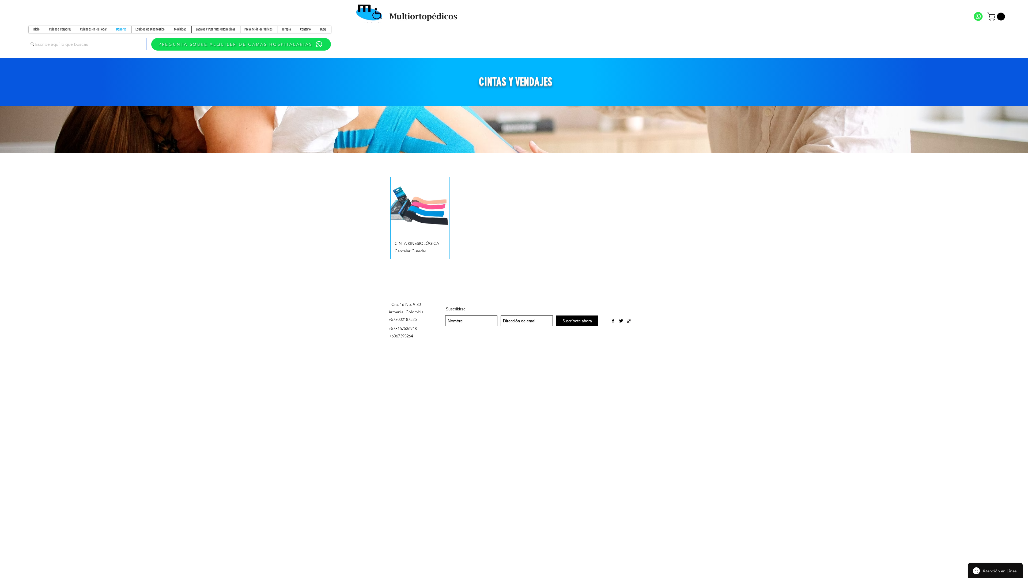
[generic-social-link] (629, 321)
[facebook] (613, 321)
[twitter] (621, 321)
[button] (997, 17)
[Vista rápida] (420, 206)
